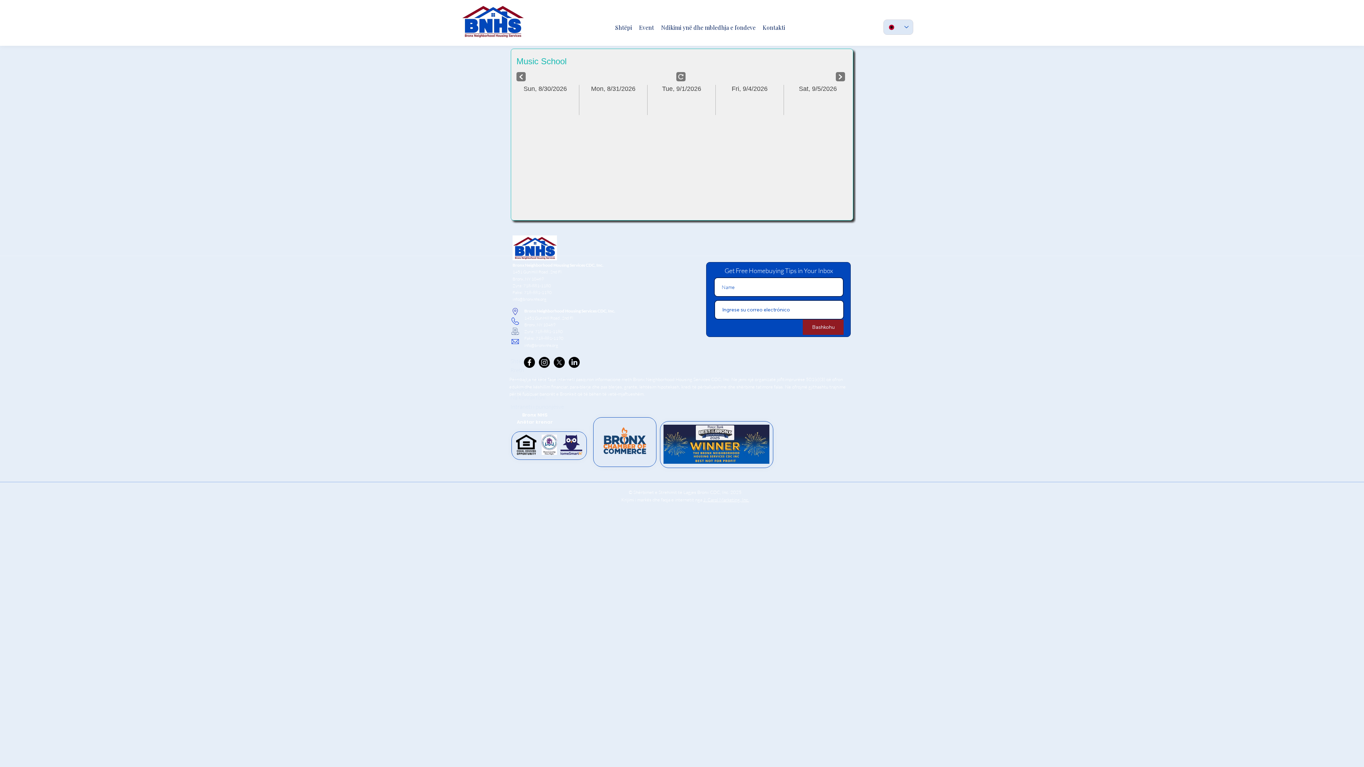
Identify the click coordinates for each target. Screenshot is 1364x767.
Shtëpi (518, 361)
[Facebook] (529, 362)
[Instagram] (544, 362)
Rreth (517, 370)
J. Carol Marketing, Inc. (726, 499)
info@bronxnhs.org (529, 299)
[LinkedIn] (574, 362)
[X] (559, 362)
